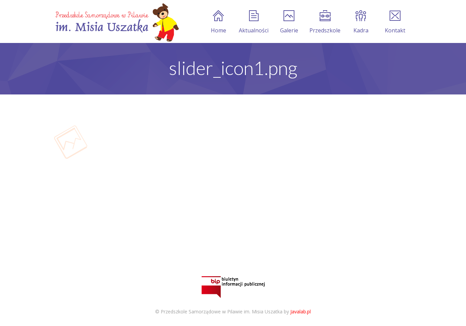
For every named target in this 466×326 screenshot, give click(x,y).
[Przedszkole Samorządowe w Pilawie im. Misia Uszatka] (116, 21)
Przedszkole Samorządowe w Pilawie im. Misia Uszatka (221, 311)
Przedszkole (324, 30)
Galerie (289, 30)
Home (218, 30)
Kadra (360, 30)
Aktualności (253, 30)
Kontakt (395, 30)
